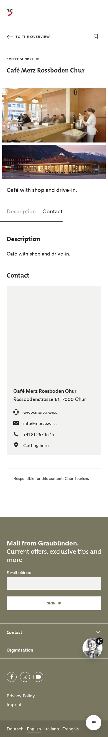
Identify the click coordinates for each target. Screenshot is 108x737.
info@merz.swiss (39, 423)
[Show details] (99, 641)
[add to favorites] (95, 36)
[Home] (10, 15)
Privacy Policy (21, 695)
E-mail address (19, 573)
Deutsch (15, 728)
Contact (52, 211)
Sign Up (54, 603)
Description (21, 211)
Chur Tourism (76, 478)
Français (70, 728)
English (34, 728)
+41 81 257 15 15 (38, 434)
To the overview (32, 37)
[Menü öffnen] (93, 722)
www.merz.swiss (40, 412)
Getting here (36, 445)
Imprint (14, 704)
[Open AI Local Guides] (92, 648)
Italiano (51, 728)
